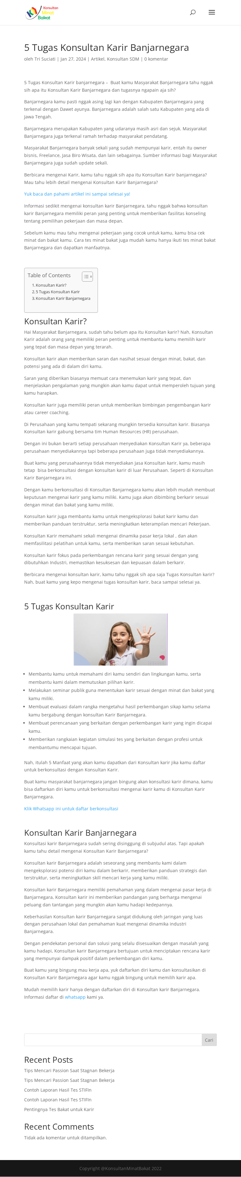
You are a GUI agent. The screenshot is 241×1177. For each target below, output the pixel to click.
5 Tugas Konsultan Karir (58, 291)
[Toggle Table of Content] (84, 276)
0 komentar (156, 59)
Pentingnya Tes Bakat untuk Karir (59, 1109)
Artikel (97, 59)
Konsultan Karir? (51, 285)
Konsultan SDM (123, 59)
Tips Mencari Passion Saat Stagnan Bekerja (69, 1070)
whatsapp (75, 997)
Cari (209, 1040)
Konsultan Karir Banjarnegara (63, 298)
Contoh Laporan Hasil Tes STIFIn (58, 1090)
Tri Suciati (45, 59)
